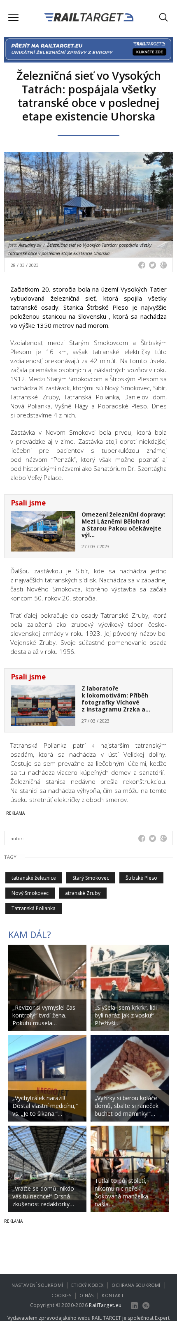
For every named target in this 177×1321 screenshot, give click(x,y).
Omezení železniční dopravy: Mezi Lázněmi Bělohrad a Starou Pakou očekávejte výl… (123, 524)
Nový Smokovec (30, 893)
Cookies (61, 1295)
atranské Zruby (82, 893)
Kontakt (112, 1295)
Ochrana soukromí (136, 1285)
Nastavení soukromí (37, 1285)
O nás (86, 1295)
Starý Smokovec (90, 877)
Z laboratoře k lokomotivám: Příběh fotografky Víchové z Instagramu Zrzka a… (116, 698)
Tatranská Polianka (34, 908)
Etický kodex (87, 1285)
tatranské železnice (34, 877)
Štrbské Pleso (141, 877)
